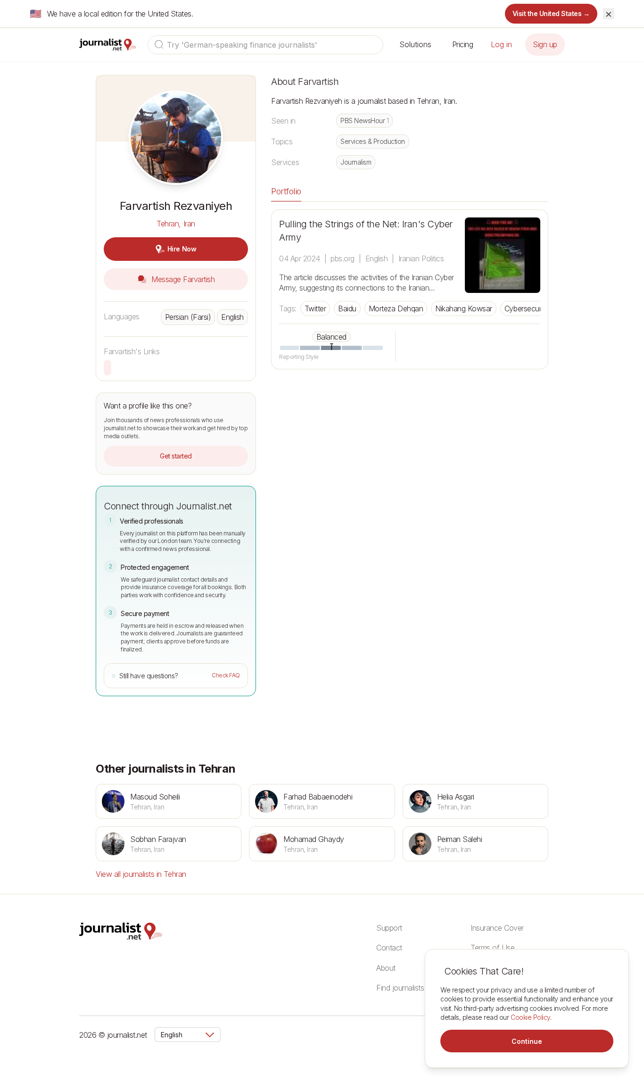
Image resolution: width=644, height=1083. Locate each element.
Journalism (355, 162)
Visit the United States (551, 13)
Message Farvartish (182, 279)
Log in (501, 44)
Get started (176, 456)
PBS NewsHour (364, 121)
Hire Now (181, 249)
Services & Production (372, 141)
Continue (527, 1041)
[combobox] (265, 44)
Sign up (545, 44)
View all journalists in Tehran (141, 874)
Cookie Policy (530, 1017)
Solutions (415, 44)
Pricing (462, 44)
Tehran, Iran (176, 223)
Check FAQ (226, 675)
